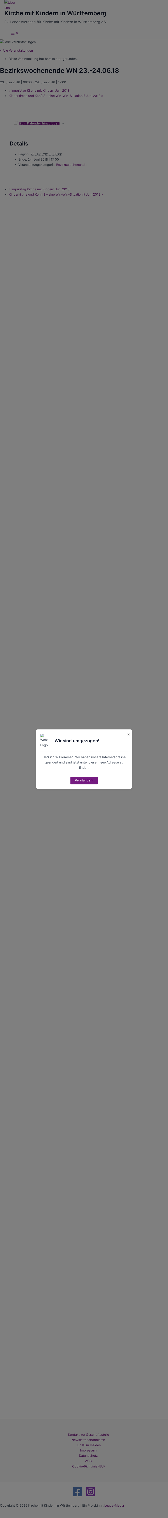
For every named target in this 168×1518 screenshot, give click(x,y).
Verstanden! (84, 781)
